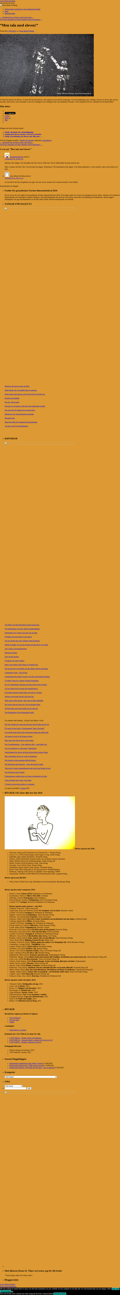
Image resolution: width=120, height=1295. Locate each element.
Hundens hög (10, 418)
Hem (6, 11)
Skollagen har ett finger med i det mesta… (16, 17)
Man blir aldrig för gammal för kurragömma (21, 422)
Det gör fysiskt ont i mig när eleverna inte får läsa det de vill (27, 724)
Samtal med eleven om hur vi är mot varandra (23, 134)
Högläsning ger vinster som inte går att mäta (21, 633)
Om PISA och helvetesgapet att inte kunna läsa (22, 625)
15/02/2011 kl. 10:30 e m (14, 159)
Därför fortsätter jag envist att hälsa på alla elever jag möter (27, 645)
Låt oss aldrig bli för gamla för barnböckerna (21, 689)
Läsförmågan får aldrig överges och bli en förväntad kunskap (27, 677)
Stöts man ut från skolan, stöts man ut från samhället (24, 701)
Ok (114, 1289)
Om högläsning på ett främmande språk (19, 713)
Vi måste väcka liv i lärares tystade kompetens (22, 681)
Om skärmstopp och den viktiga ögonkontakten (22, 629)
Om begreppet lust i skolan (14, 772)
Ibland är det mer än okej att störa (17, 386)
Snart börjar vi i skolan (17, 1030)
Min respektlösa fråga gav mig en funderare (21, 756)
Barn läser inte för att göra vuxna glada (19, 740)
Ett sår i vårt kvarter (12, 402)
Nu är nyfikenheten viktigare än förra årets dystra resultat (26, 685)
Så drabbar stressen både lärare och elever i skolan (23, 693)
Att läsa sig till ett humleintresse (16, 426)
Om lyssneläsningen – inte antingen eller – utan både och (26, 744)
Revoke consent (59, 1294)
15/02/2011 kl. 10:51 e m (14, 178)
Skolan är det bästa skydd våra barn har (19, 697)
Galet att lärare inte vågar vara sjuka (18, 780)
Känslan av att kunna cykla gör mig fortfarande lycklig (25, 406)
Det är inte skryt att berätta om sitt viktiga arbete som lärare (26, 669)
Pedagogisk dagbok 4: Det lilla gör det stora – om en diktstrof (32, 1068)
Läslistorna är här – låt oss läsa (16, 673)
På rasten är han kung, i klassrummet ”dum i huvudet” (25, 728)
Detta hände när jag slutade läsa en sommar (21, 390)
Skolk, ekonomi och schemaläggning (19, 132)
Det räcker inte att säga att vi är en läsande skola (23, 705)
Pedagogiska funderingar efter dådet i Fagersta (26, 1063)
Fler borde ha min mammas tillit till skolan (20, 760)
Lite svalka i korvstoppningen (16, 649)
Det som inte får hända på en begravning (20, 410)
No (118, 1289)
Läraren (23, 788)
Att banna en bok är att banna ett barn (18, 736)
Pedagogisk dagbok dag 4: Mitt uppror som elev (27, 1066)
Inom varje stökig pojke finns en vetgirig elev (22, 665)
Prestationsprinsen (17, 157)
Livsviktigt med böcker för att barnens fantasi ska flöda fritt (27, 732)
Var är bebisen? (15, 1018)
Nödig (11, 1022)
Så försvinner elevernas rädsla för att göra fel (21, 709)
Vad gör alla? (14, 1020)
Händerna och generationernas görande (19, 414)
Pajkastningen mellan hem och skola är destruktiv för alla (26, 776)
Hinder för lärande (27, 140)
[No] (12, 1291)
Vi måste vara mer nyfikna (15, 661)
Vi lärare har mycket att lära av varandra (20, 784)
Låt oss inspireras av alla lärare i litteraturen (21, 748)
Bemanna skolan (11, 653)
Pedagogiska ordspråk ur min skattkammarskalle (22, 9)
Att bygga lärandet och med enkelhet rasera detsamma (21, 20)
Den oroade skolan (12, 657)
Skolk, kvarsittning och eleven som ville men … (23, 136)
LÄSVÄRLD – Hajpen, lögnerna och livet (25, 1042)
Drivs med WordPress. (8, 1286)
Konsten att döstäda (12, 398)
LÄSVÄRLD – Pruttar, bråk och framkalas (25, 1038)
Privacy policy (6, 1291)
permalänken (46, 140)
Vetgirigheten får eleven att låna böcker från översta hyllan (26, 752)
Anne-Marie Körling (7, 1)
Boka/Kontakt (10, 13)
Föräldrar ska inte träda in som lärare (18, 637)
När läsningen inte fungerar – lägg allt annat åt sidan (24, 764)
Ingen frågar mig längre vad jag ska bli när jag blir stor (25, 394)
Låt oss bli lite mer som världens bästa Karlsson (22, 641)
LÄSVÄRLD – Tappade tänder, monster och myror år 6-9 (30, 1040)
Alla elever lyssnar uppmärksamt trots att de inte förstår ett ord (28, 768)
